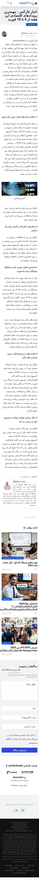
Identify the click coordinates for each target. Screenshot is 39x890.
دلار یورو (25, 517)
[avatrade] (26, 772)
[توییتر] (16, 810)
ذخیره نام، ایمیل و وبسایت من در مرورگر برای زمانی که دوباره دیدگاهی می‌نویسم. (21, 739)
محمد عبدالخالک (27, 33)
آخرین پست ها (25, 476)
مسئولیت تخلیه (14, 867)
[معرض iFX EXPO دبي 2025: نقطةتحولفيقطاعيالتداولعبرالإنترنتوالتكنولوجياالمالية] (19, 630)
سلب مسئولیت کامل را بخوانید (11, 852)
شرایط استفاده (9, 870)
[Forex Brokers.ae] (28, 3)
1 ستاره (9, 672)
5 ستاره (19, 672)
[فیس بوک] (22, 810)
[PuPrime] (12, 772)
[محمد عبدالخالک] (7, 489)
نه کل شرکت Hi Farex (19, 785)
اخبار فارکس (31, 24)
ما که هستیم (8, 865)
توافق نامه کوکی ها (19, 872)
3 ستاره (14, 672)
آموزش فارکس (7, 558)
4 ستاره (16, 672)
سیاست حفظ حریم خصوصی (25, 870)
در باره (34, 476)
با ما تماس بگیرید (19, 865)
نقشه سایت (31, 865)
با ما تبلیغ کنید (25, 867)
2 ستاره (12, 672)
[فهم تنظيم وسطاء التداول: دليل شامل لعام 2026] (19, 545)
